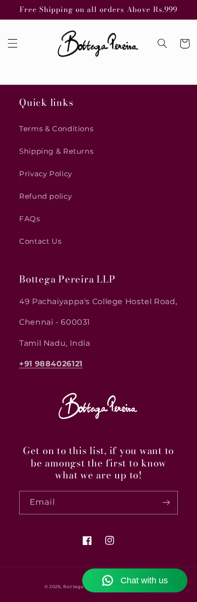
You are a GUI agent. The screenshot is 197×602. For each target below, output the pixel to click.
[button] (12, 44)
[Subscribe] (166, 502)
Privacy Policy (45, 174)
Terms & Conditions (56, 129)
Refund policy (45, 196)
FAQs (29, 219)
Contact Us (40, 241)
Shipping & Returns (56, 151)
